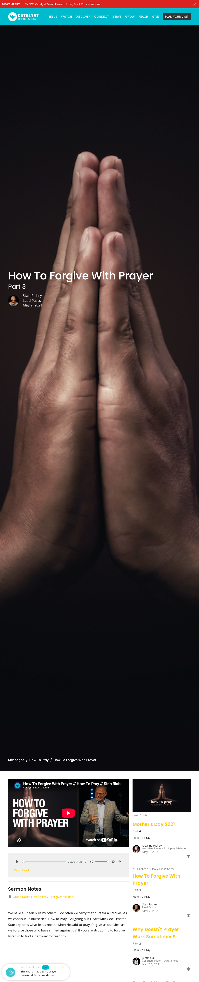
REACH (143, 17)
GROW (130, 17)
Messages (16, 760)
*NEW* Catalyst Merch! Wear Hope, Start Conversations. (63, 4)
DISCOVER (83, 17)
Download (21, 870)
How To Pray (39, 760)
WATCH (66, 17)
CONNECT (101, 17)
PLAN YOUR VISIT (177, 17)
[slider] (44, 861)
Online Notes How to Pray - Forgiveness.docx (43, 897)
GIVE (155, 17)
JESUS (52, 17)
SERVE (117, 17)
